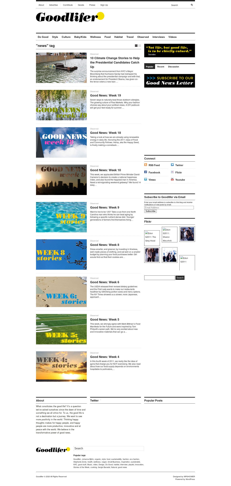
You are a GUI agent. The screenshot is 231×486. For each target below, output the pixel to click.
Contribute (68, 4)
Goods (81, 4)
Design (101, 464)
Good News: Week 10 (105, 170)
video (95, 464)
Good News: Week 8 (104, 244)
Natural (114, 467)
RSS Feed (154, 165)
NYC (75, 464)
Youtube (180, 179)
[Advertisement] (155, 17)
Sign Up (104, 4)
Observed (143, 37)
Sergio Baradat (104, 467)
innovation (139, 464)
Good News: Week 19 (105, 95)
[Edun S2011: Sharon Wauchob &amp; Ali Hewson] (151, 255)
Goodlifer (77, 459)
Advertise (53, 4)
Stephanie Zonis (80, 461)
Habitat (118, 37)
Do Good (43, 37)
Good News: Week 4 (104, 357)
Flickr (178, 172)
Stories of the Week (81, 467)
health (90, 461)
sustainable (135, 461)
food (108, 459)
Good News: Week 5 (104, 319)
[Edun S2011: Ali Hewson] (186, 234)
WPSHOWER (189, 476)
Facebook (154, 172)
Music (89, 464)
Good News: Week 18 (105, 132)
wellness (97, 461)
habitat (116, 464)
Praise (92, 4)
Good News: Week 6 (104, 282)
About (41, 4)
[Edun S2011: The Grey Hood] (151, 238)
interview (124, 464)
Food (108, 37)
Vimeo (152, 179)
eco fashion (134, 459)
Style (55, 37)
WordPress (190, 479)
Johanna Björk (88, 459)
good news (122, 467)
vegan (104, 461)
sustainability (116, 459)
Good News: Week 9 (104, 207)
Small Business (114, 461)
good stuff (82, 464)
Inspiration (125, 461)
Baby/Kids (80, 37)
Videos (172, 37)
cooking (93, 467)
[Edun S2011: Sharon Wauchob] (169, 234)
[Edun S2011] (186, 263)
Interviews (159, 37)
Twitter (179, 165)
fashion (126, 459)
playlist (131, 464)
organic (98, 459)
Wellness (95, 37)
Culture (66, 37)
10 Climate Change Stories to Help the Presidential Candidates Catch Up (115, 62)
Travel (130, 37)
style (104, 459)
